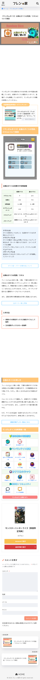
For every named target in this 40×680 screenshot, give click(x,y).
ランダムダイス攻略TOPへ (20, 497)
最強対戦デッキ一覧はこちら (20, 422)
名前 (3, 594)
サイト (4, 610)
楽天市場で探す (20, 547)
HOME (21, 674)
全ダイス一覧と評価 (20, 303)
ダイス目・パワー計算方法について (20, 266)
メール (4, 602)
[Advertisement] (20, 68)
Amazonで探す (20, 541)
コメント (6, 571)
